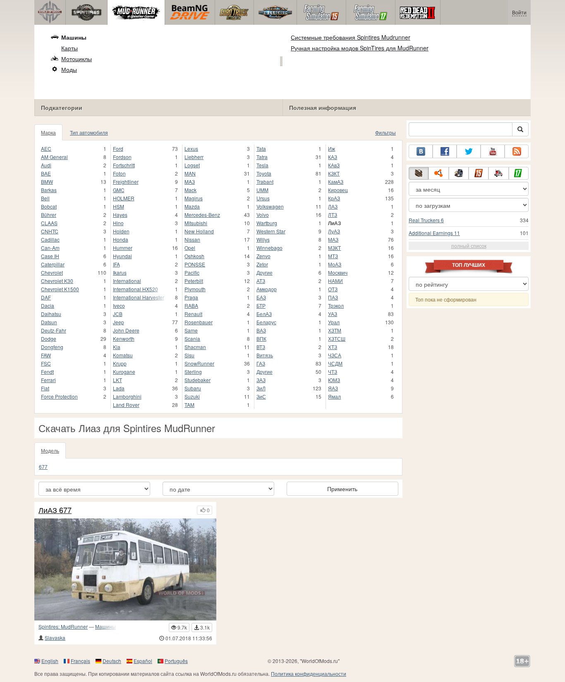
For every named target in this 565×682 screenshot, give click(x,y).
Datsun (49, 322)
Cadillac (50, 239)
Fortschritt (124, 165)
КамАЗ (335, 181)
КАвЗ (334, 165)
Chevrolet (52, 272)
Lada (118, 388)
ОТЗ (333, 288)
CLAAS (49, 222)
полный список (468, 245)
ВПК (261, 338)
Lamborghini (127, 396)
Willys (263, 239)
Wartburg (266, 222)
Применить (342, 489)
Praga (191, 297)
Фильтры (385, 132)
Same (191, 330)
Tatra (262, 156)
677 (43, 466)
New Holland (199, 231)
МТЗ (333, 255)
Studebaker (197, 379)
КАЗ (332, 156)
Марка (48, 132)
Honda (120, 239)
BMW (47, 181)
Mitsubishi (195, 222)
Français (80, 660)
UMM (262, 189)
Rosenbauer (198, 322)
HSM (118, 206)
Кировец (338, 189)
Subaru (192, 388)
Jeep (118, 322)
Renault (193, 313)
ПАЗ (333, 297)
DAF (46, 297)
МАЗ (333, 239)
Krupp (120, 363)
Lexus (191, 148)
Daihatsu (51, 313)
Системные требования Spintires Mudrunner (350, 37)
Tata (261, 148)
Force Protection (59, 396)
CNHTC (49, 231)
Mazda (192, 206)
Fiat (45, 388)
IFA (116, 264)
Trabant (264, 181)
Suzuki (192, 396)
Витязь (264, 355)
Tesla (262, 165)
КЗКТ (334, 173)
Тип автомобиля (89, 132)
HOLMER (123, 198)
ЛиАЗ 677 (55, 510)
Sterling (193, 371)
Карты (69, 48)
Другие (264, 272)
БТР (261, 305)
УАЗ (332, 313)
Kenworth (123, 338)
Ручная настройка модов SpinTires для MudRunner (360, 48)
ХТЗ (332, 346)
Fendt (47, 371)
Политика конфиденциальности (308, 673)
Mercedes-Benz (202, 214)
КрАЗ (334, 198)
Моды (69, 69)
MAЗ (189, 181)
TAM (189, 404)
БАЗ (261, 297)
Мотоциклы (76, 59)
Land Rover (126, 404)
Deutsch (112, 660)
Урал (334, 322)
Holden (121, 231)
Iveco (119, 305)
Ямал (334, 396)
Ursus (263, 198)
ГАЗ (260, 363)
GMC (118, 189)
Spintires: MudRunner (63, 626)
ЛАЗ (333, 206)
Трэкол (336, 305)
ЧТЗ (332, 371)
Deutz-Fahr (53, 330)
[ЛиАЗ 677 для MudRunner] (125, 569)
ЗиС (261, 396)
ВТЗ (260, 346)
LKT (117, 379)
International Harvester (138, 297)
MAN (190, 173)
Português (176, 660)
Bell (45, 198)
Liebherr (193, 156)
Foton (119, 173)
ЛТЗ (332, 214)
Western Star (270, 231)
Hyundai (122, 255)
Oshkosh (194, 255)
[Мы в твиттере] (469, 151)
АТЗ (260, 280)
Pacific (191, 272)
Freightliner (126, 181)
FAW (46, 355)
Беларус (266, 322)
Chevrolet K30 (57, 280)
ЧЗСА (334, 355)
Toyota (263, 173)
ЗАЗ (261, 379)
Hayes (120, 214)
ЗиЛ (261, 388)
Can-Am (50, 247)
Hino (118, 222)
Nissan (192, 239)
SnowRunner (199, 363)
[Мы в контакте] (421, 151)
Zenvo (263, 255)
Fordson (122, 156)
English (49, 660)
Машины (73, 37)
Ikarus (120, 272)
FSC (46, 363)
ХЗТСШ (336, 338)
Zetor (262, 264)
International (127, 280)
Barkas (49, 189)
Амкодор (266, 288)
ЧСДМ (335, 363)
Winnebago (269, 247)
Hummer (122, 247)
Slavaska (55, 637)
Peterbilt (193, 280)
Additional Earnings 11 (434, 232)
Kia (116, 346)
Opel (189, 247)
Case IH (50, 255)
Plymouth (195, 288)
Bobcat (49, 206)
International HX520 (135, 288)
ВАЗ (261, 330)
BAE (46, 173)
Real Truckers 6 (426, 219)
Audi (46, 165)
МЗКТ (334, 247)
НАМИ (335, 280)
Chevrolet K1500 (60, 288)
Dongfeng (52, 346)
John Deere (126, 330)
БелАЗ (264, 313)
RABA (191, 305)
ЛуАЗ (334, 231)
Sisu (189, 355)
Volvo (262, 214)
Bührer (48, 214)
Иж (331, 148)
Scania (192, 338)
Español (143, 660)
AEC (46, 148)
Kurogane (124, 371)
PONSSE (194, 264)
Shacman (195, 346)
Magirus (193, 198)
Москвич (337, 272)
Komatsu (123, 355)
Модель (50, 450)
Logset (192, 165)
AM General (54, 156)
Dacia (47, 305)
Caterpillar (53, 264)
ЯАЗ (333, 388)
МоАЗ (334, 264)
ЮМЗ (334, 379)
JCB (117, 313)
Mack (190, 189)
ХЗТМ (334, 330)
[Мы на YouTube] (493, 151)
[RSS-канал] (517, 151)
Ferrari (48, 379)
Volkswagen (270, 206)
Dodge (48, 338)
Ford (118, 148)
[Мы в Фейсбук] (445, 151)
